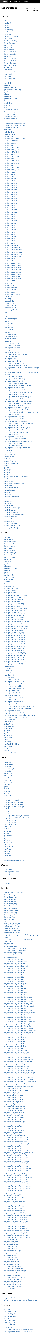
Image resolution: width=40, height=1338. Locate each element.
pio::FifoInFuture (9, 303)
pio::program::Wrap (10, 359)
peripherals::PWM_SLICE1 (12, 265)
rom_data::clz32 (9, 944)
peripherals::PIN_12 (10, 187)
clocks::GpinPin (9, 773)
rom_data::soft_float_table (13, 1282)
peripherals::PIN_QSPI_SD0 (13, 248)
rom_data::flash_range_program (14, 1106)
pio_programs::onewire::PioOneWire (16, 399)
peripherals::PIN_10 (10, 183)
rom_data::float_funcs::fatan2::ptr (15, 1117)
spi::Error (7, 731)
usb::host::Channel (10, 519)
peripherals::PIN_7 (10, 239)
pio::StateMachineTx (10, 339)
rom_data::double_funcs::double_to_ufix (17, 1017)
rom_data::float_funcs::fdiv (13, 1128)
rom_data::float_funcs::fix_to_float (15, 1142)
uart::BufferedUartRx (11, 488)
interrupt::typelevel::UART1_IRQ (14, 659)
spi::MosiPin (8, 842)
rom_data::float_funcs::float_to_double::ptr (18, 1153)
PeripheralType (9, 762)
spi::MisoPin (8, 838)
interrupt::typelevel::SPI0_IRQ (14, 630)
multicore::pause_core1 (11, 928)
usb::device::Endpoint (11, 512)
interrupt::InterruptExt (11, 800)
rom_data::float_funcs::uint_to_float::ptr (17, 1237)
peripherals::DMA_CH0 (11, 145)
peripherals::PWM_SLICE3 (12, 270)
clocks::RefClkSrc (9, 550)
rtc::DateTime (8, 459)
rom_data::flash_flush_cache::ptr (15, 1099)
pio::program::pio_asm (11, 872)
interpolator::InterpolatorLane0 (14, 123)
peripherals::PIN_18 (10, 201)
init (5, 921)
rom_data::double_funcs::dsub (14, 1044)
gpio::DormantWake (10, 87)
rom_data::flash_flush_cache (13, 1097)
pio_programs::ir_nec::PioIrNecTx (15, 394)
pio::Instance (8, 811)
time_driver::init (9, 1288)
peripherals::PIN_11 (10, 185)
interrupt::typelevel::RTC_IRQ (13, 624)
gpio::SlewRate (9, 575)
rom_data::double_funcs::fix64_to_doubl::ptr (19, 1055)
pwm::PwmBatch (9, 454)
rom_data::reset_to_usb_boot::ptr (15, 1271)
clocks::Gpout (8, 47)
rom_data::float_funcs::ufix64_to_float (16, 1222)
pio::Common (8, 296)
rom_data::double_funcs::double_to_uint (17, 1026)
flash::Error (7, 562)
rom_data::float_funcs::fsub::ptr (14, 1206)
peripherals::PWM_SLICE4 (12, 272)
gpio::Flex (7, 92)
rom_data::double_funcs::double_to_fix (17, 995)
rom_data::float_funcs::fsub (13, 1204)
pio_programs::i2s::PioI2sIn (13, 376)
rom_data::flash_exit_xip (12, 1093)
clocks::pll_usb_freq (10, 915)
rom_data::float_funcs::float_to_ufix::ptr (17, 1179)
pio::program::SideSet (11, 356)
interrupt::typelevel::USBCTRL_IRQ (15, 662)
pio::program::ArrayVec (11, 343)
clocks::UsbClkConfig (10, 63)
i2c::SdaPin (7, 795)
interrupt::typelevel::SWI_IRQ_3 (14, 642)
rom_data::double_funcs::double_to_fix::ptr (18, 1001)
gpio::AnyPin (8, 85)
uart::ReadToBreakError (11, 744)
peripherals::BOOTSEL (11, 141)
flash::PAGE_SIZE (9, 1318)
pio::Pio (6, 325)
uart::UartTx (8, 503)
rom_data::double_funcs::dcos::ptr (15, 975)
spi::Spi (6, 474)
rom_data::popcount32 (11, 1264)
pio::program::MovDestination (14, 688)
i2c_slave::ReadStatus (11, 588)
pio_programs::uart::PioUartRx (14, 425)
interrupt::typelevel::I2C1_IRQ (14, 606)
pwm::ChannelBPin (10, 822)
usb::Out (6, 751)
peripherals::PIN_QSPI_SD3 (13, 254)
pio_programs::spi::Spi (11, 414)
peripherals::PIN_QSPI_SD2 (13, 252)
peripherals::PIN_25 (10, 219)
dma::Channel (8, 70)
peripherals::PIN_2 (10, 205)
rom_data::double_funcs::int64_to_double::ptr (19, 1064)
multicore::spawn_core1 (12, 933)
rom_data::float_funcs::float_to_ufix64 (16, 1175)
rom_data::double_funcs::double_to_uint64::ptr (20, 1030)
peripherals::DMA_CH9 (11, 170)
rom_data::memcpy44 (11, 1248)
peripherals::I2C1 (9, 176)
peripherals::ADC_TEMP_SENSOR (14, 139)
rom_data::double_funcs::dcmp (14, 968)
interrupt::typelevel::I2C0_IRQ (14, 604)
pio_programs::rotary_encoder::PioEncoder (18, 410)
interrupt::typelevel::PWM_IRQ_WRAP (16, 622)
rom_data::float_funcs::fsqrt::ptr (14, 1202)
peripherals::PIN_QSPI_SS (12, 256)
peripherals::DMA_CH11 (11, 152)
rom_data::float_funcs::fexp (13, 1133)
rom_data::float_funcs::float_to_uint (16, 1182)
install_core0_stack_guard (12, 924)
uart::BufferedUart (10, 485)
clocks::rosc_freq (9, 917)
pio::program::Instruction (12, 348)
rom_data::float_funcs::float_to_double (17, 1150)
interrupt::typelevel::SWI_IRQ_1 (14, 637)
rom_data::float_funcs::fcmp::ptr (14, 1122)
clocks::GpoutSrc (9, 546)
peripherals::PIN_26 (10, 221)
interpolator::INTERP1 (11, 119)
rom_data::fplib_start (11, 1242)
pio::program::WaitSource (12, 704)
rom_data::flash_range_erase (13, 1102)
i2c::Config (7, 105)
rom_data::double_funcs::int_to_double (17, 1066)
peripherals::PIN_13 (10, 190)
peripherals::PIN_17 (10, 199)
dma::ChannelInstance (11, 778)
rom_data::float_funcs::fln (12, 1146)
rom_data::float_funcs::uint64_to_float (16, 1231)
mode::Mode (8, 809)
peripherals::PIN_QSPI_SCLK (13, 245)
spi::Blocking (8, 470)
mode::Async (8, 130)
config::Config (8, 67)
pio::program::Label (10, 350)
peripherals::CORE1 (10, 143)
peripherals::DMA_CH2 (11, 154)
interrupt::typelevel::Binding (13, 802)
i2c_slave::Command (10, 584)
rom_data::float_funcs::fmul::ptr (14, 1193)
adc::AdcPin (8, 767)
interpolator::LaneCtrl (11, 127)
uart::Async (7, 479)
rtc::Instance (8, 829)
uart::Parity (7, 742)
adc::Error (7, 537)
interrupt (7, 883)
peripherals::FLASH (10, 172)
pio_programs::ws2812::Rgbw (13, 445)
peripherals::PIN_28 (10, 225)
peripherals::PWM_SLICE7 (12, 279)
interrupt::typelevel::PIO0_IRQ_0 (15, 613)
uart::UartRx (8, 501)
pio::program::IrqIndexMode (13, 684)
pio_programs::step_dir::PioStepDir (15, 417)
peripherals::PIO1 (9, 261)
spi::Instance (8, 836)
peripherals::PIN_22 (10, 212)
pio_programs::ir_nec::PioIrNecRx (15, 390)
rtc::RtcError (8, 728)
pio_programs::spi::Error (12, 711)
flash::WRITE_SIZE (9, 1325)
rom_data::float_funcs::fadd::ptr (14, 1113)
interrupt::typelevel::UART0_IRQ (14, 657)
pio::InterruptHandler (11, 310)
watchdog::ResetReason (12, 753)
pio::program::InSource (11, 679)
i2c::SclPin (7, 793)
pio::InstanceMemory (11, 308)
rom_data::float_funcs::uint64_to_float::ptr (18, 1233)
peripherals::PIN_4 (10, 232)
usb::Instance (8, 858)
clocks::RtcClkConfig (10, 58)
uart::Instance (8, 847)
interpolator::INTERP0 (11, 116)
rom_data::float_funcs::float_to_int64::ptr (17, 1168)
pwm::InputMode (9, 719)
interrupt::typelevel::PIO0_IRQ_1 (14, 615)
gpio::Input (7, 94)
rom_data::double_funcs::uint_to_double (17, 1084)
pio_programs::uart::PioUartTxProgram (16, 432)
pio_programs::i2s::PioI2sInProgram (15, 379)
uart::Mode (7, 849)
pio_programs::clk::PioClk (12, 361)
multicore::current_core (12, 926)
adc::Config (7, 34)
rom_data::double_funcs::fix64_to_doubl (17, 1053)
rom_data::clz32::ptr (10, 946)
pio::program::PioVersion (12, 699)
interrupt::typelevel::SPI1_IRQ (14, 633)
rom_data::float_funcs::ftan (13, 1208)
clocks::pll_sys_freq (10, 913)
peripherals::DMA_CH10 (11, 150)
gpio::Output (8, 96)
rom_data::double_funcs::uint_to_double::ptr (19, 1086)
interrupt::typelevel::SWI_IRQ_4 (14, 644)
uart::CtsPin (7, 844)
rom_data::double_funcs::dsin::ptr (15, 1037)
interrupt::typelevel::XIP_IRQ (13, 664)
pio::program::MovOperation (13, 691)
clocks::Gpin (8, 45)
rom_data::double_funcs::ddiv (14, 977)
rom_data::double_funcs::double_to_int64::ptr (19, 1013)
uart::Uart (7, 499)
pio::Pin (6, 321)
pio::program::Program (11, 352)
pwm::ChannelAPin (10, 820)
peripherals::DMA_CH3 (11, 156)
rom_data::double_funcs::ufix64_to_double (18, 1070)
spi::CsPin (7, 833)
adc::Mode (7, 771)
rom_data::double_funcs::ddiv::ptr (15, 979)
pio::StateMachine (10, 334)
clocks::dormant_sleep (11, 910)
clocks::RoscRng (9, 56)
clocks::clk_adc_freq (10, 895)
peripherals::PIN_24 (10, 216)
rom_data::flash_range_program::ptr (16, 1108)
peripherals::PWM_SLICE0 (12, 263)
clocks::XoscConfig (10, 65)
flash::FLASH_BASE (10, 1316)
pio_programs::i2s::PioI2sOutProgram (16, 383)
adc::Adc (6, 25)
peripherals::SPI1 (9, 285)
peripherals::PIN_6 (10, 236)
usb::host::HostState (10, 523)
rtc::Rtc (6, 465)
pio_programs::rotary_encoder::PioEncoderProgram (21, 412)
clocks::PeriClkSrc (9, 548)
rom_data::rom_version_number (14, 1277)
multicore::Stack (9, 134)
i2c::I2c (6, 107)
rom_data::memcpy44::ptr (12, 1251)
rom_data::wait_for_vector (12, 1284)
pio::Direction (8, 668)
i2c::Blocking (8, 103)
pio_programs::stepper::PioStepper (15, 421)
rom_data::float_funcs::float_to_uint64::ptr (18, 1186)
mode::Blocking (9, 132)
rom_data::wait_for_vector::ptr (14, 1286)
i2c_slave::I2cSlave (10, 114)
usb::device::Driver (10, 510)
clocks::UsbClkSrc (9, 559)
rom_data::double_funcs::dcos (14, 973)
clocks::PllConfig (9, 50)
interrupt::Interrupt (10, 590)
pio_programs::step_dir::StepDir (14, 713)
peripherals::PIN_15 (10, 194)
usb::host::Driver (9, 521)
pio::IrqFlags (8, 314)
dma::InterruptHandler (11, 72)
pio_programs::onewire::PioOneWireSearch (18, 403)
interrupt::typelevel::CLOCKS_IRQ (15, 597)
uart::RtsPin (7, 851)
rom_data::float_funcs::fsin (12, 1195)
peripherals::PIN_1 (10, 181)
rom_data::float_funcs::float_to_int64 (16, 1166)
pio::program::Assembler (12, 345)
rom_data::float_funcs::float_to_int (15, 1164)
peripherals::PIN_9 (10, 243)
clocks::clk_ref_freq (10, 899)
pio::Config (7, 299)
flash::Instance (8, 782)
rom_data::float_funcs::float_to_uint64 (16, 1184)
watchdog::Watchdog (11, 528)
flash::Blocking (8, 81)
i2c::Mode (7, 791)
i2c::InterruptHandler (11, 110)
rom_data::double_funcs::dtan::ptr (15, 1050)
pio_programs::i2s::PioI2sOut (13, 381)
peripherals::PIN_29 (10, 227)
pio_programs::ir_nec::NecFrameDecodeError (19, 706)
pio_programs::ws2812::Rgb (13, 443)
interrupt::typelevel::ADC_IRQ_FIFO (15, 595)
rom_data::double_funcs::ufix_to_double (17, 1075)
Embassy (4, 1)
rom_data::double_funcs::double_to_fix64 (18, 997)
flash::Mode (7, 784)
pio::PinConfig (8, 323)
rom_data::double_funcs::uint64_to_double (18, 1079)
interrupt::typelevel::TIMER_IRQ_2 (15, 653)
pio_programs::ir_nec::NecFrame (14, 388)
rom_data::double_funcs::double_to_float (18, 1004)
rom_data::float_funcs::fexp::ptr (14, 1135)
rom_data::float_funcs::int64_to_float (16, 1213)
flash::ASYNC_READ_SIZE (12, 1312)
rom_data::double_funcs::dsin (14, 1035)
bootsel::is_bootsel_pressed (13, 893)
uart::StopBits (8, 746)
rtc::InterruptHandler (11, 463)
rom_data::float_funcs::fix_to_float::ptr (16, 1144)
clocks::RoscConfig (10, 54)
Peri (5, 21)
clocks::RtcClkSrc (9, 555)
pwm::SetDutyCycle (10, 824)
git (26, 1)
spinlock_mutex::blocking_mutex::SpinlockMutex (20, 1300)
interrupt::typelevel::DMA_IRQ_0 (14, 599)
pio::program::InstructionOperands (15, 682)
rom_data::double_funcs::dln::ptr (15, 988)
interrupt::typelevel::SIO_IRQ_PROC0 (16, 626)
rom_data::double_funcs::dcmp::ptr (16, 970)
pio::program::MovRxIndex (12, 693)
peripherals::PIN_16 (10, 196)
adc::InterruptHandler (11, 36)
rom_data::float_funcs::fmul (13, 1191)
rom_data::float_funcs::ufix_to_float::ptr (17, 1228)
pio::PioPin (7, 813)
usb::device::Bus (9, 505)
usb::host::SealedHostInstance (14, 860)
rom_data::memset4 (10, 1257)
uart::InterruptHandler (11, 497)
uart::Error (7, 739)
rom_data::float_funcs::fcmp (13, 1119)
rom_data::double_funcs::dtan (14, 1048)
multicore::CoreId (9, 666)
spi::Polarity (8, 735)
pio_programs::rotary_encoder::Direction (17, 708)
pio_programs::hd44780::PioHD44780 (16, 365)
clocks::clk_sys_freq (10, 904)
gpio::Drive (7, 566)
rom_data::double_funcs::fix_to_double (17, 1057)
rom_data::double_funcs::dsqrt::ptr (15, 1042)
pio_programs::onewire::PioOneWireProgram (18, 401)
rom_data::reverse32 (10, 1273)
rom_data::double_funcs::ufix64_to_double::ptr (19, 1073)
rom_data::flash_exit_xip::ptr (13, 1095)
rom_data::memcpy (10, 1246)
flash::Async (7, 76)
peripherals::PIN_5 (10, 234)
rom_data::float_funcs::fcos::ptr (14, 1126)
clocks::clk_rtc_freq (10, 901)
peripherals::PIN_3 (10, 230)
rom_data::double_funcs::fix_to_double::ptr (18, 1059)
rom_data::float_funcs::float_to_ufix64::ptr (18, 1177)
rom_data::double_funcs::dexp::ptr (15, 984)
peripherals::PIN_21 (10, 210)
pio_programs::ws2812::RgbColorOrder (16, 816)
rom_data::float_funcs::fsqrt (13, 1199)
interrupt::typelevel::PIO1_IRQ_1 (14, 619)
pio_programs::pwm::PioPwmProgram (16, 408)
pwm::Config (8, 450)
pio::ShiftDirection (10, 675)
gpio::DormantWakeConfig (12, 90)
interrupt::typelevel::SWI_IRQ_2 (14, 639)
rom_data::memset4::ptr (12, 1259)
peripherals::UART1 (10, 290)
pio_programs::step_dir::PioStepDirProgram (18, 419)
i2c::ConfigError (9, 579)
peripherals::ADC (9, 136)
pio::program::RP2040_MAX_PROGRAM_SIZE (18, 1329)
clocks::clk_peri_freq (10, 897)
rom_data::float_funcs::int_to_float (15, 1217)
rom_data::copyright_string (13, 953)
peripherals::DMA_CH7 (11, 165)
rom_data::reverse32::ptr (12, 1275)
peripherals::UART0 (10, 288)
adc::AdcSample (9, 769)
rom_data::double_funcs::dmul (14, 990)
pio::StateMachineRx (11, 336)
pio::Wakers (7, 341)
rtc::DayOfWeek (9, 726)
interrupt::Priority (10, 593)
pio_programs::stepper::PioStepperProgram (18, 423)
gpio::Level (7, 570)
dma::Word (7, 780)
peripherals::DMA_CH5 (11, 161)
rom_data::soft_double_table (13, 1279)
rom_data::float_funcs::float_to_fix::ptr (16, 1162)
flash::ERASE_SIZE (10, 1314)
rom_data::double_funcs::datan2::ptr (16, 966)
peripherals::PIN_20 (10, 207)
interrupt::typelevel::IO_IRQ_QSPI (15, 610)
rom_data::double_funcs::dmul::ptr (15, 993)
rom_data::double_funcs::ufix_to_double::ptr (19, 1077)
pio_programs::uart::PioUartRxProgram (17, 428)
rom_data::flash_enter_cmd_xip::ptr (16, 1090)
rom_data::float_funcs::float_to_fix (15, 1155)
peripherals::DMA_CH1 (11, 147)
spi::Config (7, 472)
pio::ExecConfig (9, 301)
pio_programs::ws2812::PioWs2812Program (18, 441)
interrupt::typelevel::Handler (13, 804)
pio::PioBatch (8, 328)
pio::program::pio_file (11, 874)
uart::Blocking (8, 481)
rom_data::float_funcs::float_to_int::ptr (17, 1170)
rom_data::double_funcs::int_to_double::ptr (18, 1068)
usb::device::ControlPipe (12, 508)
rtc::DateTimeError (10, 724)
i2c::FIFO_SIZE (8, 1327)
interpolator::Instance (11, 798)
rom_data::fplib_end (11, 1239)
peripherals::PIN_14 (10, 192)
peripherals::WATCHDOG (12, 294)
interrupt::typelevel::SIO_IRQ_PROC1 (16, 628)
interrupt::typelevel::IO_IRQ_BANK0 (16, 608)
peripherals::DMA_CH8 (11, 167)
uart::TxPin (7, 856)
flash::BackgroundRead (11, 79)
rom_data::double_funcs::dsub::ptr (15, 1046)
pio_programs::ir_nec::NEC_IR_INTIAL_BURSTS (19, 1332)
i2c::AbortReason (9, 577)
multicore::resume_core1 (12, 930)
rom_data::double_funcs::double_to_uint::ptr (19, 1033)
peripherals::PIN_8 (10, 241)
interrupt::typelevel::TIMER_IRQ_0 (15, 648)
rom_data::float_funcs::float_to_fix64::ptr (17, 1159)
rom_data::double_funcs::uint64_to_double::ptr (20, 1082)
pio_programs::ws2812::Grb (13, 434)
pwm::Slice (7, 827)
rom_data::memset (10, 1255)
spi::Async (7, 468)
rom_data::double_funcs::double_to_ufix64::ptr (19, 1021)
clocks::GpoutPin (9, 775)
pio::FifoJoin (8, 671)
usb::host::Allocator (10, 517)
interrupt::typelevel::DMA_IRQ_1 (14, 602)
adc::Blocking (8, 30)
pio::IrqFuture (8, 316)
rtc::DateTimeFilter (10, 461)
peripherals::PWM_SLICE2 (12, 268)
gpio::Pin (6, 787)
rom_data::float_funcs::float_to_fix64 (16, 1157)
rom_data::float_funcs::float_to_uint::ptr (17, 1188)
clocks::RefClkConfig (10, 52)
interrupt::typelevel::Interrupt (14, 807)
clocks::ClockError (10, 542)
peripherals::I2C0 (9, 174)
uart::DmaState (9, 494)
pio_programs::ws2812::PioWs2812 (15, 439)
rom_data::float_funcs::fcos (13, 1124)
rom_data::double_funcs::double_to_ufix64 (18, 1019)
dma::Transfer (8, 74)
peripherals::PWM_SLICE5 (12, 274)
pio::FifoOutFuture (10, 305)
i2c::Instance (8, 789)
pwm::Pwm (7, 452)
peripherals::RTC (9, 281)
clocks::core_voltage (10, 908)
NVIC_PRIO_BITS (9, 1309)
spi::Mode (7, 840)
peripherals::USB (9, 292)
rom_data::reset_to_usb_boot (14, 1268)
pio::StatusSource (10, 677)
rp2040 (5, 4)
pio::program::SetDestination (13, 702)
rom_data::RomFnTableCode (13, 1298)
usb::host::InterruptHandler (13, 525)
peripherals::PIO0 (9, 259)
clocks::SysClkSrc (9, 557)
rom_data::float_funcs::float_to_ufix (15, 1173)
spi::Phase (7, 733)
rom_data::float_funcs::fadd (13, 1110)
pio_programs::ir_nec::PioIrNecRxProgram (18, 392)
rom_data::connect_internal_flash (15, 948)
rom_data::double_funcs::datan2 (15, 964)
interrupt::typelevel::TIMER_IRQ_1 (15, 650)
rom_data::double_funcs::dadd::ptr (15, 961)
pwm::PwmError (9, 722)
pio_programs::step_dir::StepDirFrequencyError (20, 715)
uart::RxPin (7, 853)
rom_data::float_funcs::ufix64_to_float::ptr (18, 1224)
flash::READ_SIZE (9, 1320)
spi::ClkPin (7, 831)
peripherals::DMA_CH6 (11, 163)
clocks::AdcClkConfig (10, 41)
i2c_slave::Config (9, 112)
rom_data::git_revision (11, 1244)
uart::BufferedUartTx (10, 490)
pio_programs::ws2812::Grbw (13, 437)
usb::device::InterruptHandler (14, 514)
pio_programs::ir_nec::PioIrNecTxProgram (17, 397)
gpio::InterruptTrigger (11, 568)
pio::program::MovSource (12, 695)
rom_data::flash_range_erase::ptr (15, 1104)
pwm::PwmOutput (10, 457)
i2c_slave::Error (9, 586)
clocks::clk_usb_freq (10, 906)
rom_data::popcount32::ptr (13, 1266)
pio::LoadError (8, 673)
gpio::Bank (7, 564)
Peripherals (7, 23)
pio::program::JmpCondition (13, 686)
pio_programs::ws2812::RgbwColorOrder (17, 818)
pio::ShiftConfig (9, 330)
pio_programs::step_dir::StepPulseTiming (18, 717)
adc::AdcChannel (9, 764)
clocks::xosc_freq (9, 919)
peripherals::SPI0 (9, 283)
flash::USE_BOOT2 (10, 1323)
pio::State (7, 332)
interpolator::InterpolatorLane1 (14, 125)
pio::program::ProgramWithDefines (15, 354)
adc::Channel (8, 32)
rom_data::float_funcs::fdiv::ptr (14, 1130)
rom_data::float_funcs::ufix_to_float (15, 1226)
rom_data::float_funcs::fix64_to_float (16, 1137)
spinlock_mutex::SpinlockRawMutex (16, 477)
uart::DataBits (8, 737)
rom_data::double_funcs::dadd (14, 959)
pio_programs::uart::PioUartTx (14, 430)
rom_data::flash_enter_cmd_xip (14, 1088)
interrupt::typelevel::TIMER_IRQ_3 (15, 655)
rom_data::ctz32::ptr (10, 957)
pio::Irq (6, 312)
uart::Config (7, 492)
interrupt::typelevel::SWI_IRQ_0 (14, 635)
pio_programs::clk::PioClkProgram (15, 363)
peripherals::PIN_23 (10, 214)
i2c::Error (7, 582)
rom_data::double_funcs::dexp (14, 981)
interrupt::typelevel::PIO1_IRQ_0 (14, 617)
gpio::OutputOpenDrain (11, 99)
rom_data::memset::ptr (11, 1262)
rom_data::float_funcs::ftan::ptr (14, 1211)
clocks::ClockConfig (10, 43)
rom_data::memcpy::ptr (12, 1253)
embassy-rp (15, 1)
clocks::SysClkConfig (10, 61)
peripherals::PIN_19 (10, 203)
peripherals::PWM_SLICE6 (12, 276)
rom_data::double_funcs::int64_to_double (18, 1062)
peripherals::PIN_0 (10, 179)
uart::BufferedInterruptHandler (14, 483)
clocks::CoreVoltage (10, 544)
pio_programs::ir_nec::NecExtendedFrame (18, 385)
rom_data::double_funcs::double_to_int (17, 1008)
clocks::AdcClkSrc (9, 539)
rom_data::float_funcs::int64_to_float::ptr (17, 1215)
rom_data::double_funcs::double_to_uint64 (18, 1028)
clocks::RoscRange (10, 553)
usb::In (6, 748)
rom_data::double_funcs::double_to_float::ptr (19, 1006)
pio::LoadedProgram (10, 319)
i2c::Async (7, 101)
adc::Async (7, 27)
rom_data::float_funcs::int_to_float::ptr (17, 1219)
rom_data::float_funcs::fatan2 (13, 1115)
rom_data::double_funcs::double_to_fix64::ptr (19, 999)
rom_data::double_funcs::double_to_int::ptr (18, 1015)
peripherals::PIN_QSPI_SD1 (13, 250)
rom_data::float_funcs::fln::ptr (14, 1148)
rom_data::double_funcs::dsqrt (14, 1039)
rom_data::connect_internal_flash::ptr (16, 950)
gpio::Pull (7, 573)
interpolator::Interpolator (12, 121)
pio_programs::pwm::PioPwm (13, 405)
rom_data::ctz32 (9, 955)
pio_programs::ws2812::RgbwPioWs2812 (17, 448)
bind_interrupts (9, 869)
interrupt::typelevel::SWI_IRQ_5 (14, 646)
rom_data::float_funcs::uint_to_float (16, 1235)
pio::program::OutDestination (13, 697)
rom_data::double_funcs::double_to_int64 (18, 1010)
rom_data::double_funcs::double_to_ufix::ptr (19, 1024)
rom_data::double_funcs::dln (13, 986)
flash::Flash (7, 83)
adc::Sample (8, 38)
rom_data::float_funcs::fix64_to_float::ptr (17, 1139)
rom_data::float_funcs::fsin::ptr (14, 1197)
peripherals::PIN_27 (10, 223)
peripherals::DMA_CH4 (11, 159)
